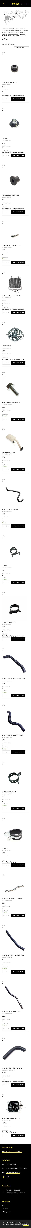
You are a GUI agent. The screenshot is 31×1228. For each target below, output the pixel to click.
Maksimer (26, 1224)
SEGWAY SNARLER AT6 (12, 30)
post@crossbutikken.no (13, 1172)
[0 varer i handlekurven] (27, 3)
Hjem (3, 28)
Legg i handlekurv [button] (18, 98)
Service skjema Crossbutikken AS (12, 1151)
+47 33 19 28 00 (11, 1164)
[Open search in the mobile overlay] (25, 3)
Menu (3, 3)
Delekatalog (9, 28)
